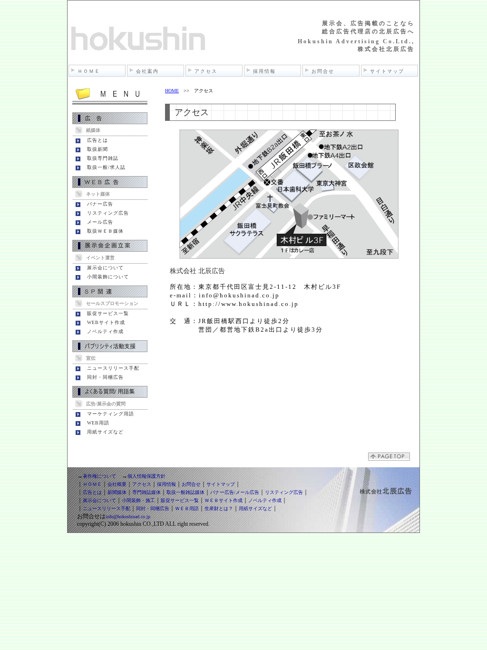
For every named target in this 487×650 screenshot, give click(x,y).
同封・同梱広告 (105, 377)
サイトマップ (387, 71)
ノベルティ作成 (105, 331)
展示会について (105, 267)
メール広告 (100, 222)
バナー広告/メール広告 (234, 492)
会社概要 (117, 484)
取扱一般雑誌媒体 (185, 492)
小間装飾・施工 (138, 500)
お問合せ (323, 71)
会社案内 (147, 71)
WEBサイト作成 (106, 322)
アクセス (206, 71)
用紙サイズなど (105, 431)
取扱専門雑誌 (102, 158)
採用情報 (264, 71)
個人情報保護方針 (146, 476)
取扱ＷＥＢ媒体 (105, 231)
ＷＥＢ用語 (187, 508)
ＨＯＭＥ (89, 71)
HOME (172, 90)
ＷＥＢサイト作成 (224, 500)
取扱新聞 (97, 149)
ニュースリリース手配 (113, 368)
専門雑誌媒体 (146, 492)
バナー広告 (100, 204)
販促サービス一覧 (108, 313)
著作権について (99, 476)
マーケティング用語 (110, 413)
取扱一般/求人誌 (106, 167)
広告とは (97, 140)
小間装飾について (108, 276)
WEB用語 (98, 422)
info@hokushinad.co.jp (128, 516)
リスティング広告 (108, 213)
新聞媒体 (117, 492)
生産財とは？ (219, 508)
